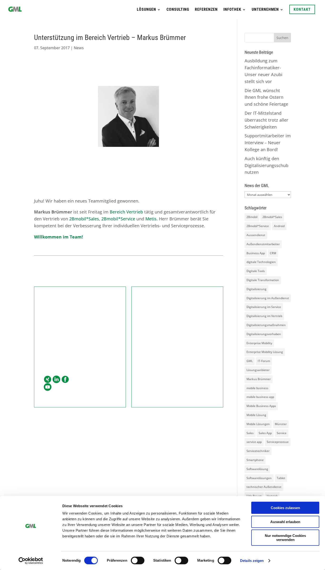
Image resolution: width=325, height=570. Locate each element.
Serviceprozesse (278, 442)
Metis (151, 219)
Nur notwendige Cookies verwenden (285, 538)
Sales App (265, 433)
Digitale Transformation (262, 280)
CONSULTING (178, 10)
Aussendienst (255, 235)
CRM (273, 253)
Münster (281, 424)
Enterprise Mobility (259, 343)
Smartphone (255, 460)
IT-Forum (264, 361)
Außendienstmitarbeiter (263, 244)
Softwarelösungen (259, 478)
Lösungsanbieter (258, 370)
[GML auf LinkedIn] (56, 380)
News (79, 47)
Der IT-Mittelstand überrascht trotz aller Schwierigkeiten (266, 120)
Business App (255, 253)
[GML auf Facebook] (65, 380)
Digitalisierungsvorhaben (263, 334)
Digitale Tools (255, 271)
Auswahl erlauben (285, 522)
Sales (250, 433)
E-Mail (50, 349)
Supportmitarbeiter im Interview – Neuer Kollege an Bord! (268, 142)
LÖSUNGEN (146, 10)
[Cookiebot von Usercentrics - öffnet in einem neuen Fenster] (31, 560)
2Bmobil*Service (118, 219)
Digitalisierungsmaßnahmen (266, 325)
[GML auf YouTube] (47, 387)
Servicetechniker (258, 451)
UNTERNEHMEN (265, 10)
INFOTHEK (232, 10)
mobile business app (260, 397)
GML (249, 361)
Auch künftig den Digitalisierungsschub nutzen (266, 165)
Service (281, 433)
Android (279, 226)
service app (254, 442)
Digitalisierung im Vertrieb (264, 316)
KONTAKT (302, 9)
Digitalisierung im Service (263, 307)
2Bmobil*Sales (84, 219)
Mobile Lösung (256, 415)
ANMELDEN (177, 362)
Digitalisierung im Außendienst (267, 298)
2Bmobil (251, 217)
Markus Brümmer (258, 379)
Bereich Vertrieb (125, 212)
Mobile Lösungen (258, 424)
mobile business (257, 388)
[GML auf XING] (47, 380)
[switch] (137, 560)
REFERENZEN (206, 10)
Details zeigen (252, 561)
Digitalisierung (256, 289)
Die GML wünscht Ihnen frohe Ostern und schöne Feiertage (266, 97)
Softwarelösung (257, 469)
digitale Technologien (261, 262)
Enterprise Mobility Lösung (264, 352)
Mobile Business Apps (261, 406)
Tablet (281, 478)
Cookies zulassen (285, 508)
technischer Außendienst (263, 487)
